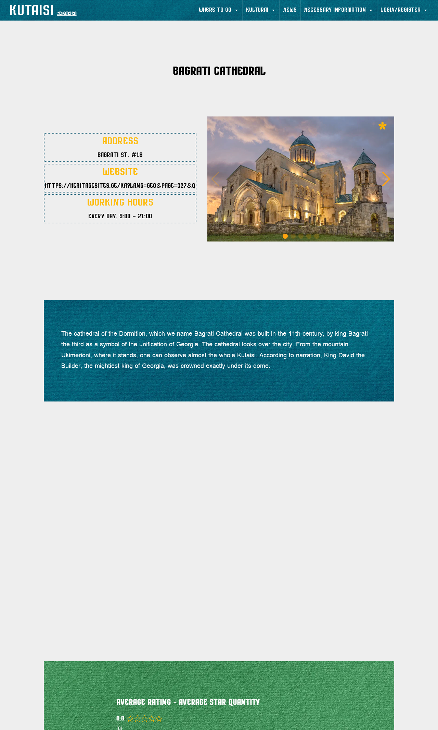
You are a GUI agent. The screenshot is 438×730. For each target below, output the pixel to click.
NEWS (290, 10)
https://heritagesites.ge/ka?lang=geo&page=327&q (120, 186)
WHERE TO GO (215, 10)
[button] (386, 179)
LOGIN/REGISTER (401, 10)
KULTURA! (257, 10)
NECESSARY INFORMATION (335, 10)
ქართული (67, 13)
